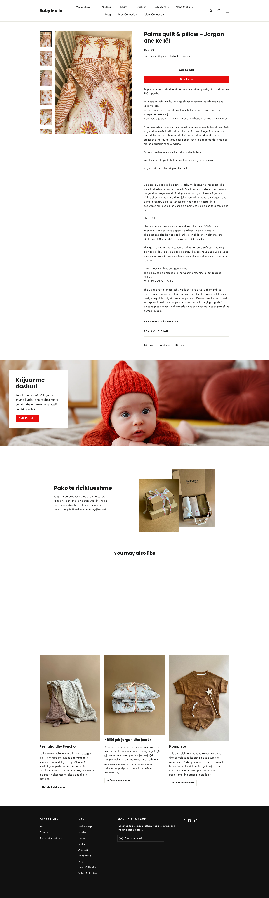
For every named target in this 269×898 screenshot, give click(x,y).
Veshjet (141, 7)
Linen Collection (127, 14)
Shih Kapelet (27, 418)
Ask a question (156, 331)
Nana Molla (183, 7)
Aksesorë (161, 7)
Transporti (45, 832)
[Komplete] (199, 698)
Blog (108, 14)
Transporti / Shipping (161, 321)
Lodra (124, 7)
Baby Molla (51, 10)
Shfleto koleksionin (53, 787)
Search (43, 826)
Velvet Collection (153, 14)
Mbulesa (106, 7)
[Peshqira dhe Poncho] (70, 698)
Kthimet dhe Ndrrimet (51, 838)
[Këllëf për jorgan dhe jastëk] (134, 695)
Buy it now (186, 79)
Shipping (162, 56)
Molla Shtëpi (84, 7)
